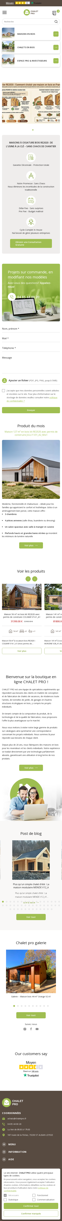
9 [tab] (33, 902)
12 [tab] (44, 902)
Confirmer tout (31, 1206)
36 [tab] (21, 909)
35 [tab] (18, 909)
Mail (4, 338)
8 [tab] (29, 902)
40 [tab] (36, 909)
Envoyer (31, 410)
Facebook (31, 1029)
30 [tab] (51, 905)
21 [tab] (18, 905)
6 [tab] (21, 902)
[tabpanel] (31, 103)
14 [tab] (51, 902)
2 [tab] (33, 130)
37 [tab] (25, 909)
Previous (28, 578)
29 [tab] (48, 905)
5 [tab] (18, 902)
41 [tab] (40, 909)
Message (7, 357)
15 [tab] (55, 902)
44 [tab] (51, 909)
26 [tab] (36, 905)
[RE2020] (31, 103)
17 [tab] (3, 905)
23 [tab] (25, 905)
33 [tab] (10, 909)
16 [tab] (59, 902)
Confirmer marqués (31, 1213)
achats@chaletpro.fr (16, 1118)
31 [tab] (55, 905)
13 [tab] (48, 902)
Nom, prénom (9, 328)
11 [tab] (40, 902)
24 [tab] (29, 905)
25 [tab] (33, 905)
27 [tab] (40, 905)
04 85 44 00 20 (28, 297)
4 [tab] (14, 902)
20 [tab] (14, 905)
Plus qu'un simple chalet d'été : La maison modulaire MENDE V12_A (31, 886)
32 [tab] (59, 905)
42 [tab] (44, 909)
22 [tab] (21, 905)
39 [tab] (33, 909)
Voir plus (29, 545)
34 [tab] (14, 909)
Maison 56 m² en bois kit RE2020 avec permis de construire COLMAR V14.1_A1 (21, 615)
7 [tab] (25, 902)
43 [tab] (48, 909)
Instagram (25, 1029)
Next (34, 578)
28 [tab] (44, 905)
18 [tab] (6, 905)
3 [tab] (10, 902)
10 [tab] (36, 902)
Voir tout (31, 917)
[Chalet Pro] (31, 12)
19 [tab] (10, 905)
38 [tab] (29, 909)
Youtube (37, 1029)
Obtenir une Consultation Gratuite (28, 243)
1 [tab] (29, 130)
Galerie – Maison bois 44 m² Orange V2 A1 (31, 996)
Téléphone (8, 348)
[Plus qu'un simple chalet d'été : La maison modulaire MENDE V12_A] (31, 860)
